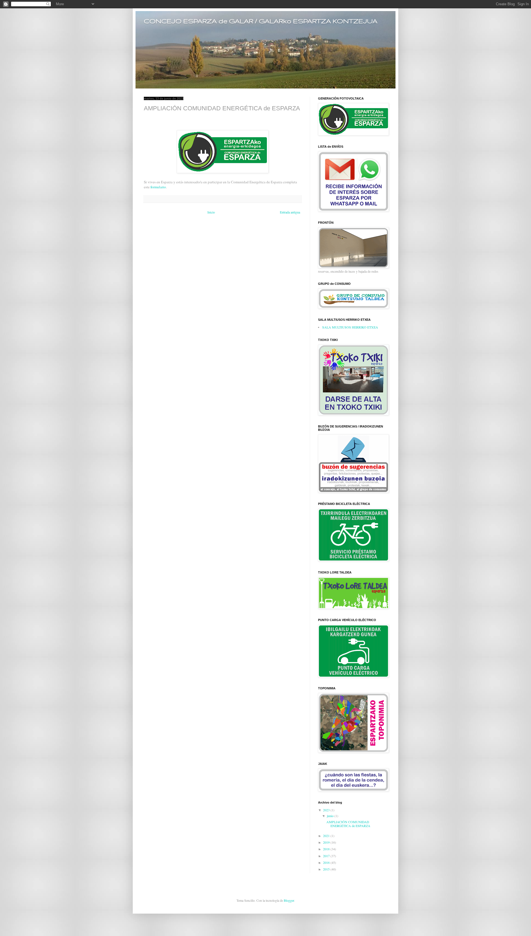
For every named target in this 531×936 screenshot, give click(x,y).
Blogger (289, 900)
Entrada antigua (290, 212)
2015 (326, 869)
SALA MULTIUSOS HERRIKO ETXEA (350, 327)
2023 (326, 810)
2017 (326, 856)
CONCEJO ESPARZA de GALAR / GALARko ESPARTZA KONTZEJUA (261, 20)
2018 (326, 849)
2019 (326, 842)
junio (330, 816)
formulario (158, 186)
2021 (326, 835)
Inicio (211, 212)
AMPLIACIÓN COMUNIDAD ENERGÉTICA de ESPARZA (348, 824)
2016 (326, 862)
